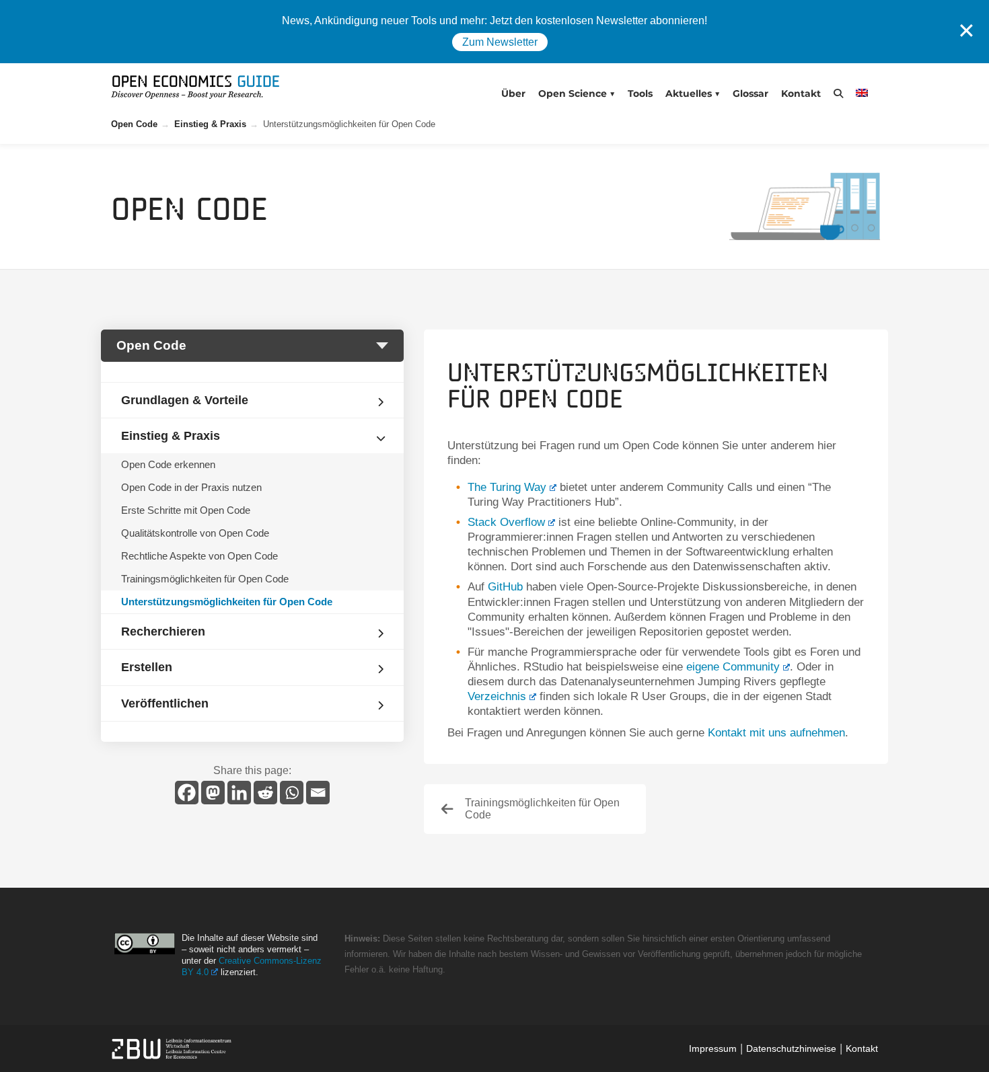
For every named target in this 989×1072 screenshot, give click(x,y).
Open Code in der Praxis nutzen (191, 487)
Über (513, 93)
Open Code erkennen (168, 464)
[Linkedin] (239, 792)
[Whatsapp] (291, 792)
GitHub (505, 586)
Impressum (713, 1048)
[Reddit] (265, 792)
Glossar (750, 93)
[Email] (318, 792)
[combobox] (252, 345)
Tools (640, 93)
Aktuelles (688, 93)
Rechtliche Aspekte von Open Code (199, 556)
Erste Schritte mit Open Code (185, 510)
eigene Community (733, 666)
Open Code (134, 124)
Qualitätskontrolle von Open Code (195, 533)
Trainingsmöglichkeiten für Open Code (205, 578)
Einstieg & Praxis (210, 124)
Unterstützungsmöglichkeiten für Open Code (226, 601)
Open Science (572, 93)
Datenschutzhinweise (791, 1048)
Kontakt (801, 93)
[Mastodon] (213, 792)
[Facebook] (186, 792)
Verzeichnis (497, 696)
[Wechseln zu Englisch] (865, 92)
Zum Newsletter (500, 42)
